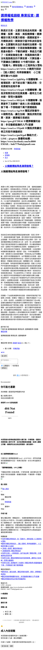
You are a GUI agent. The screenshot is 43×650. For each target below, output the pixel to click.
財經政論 (17, 149)
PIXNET (9, 620)
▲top (2, 352)
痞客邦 (15, 343)
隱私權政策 (35, 620)
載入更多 (4, 356)
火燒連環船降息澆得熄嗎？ (19, 166)
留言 (19, 343)
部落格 (7, 155)
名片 (6, 157)
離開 (11, 646)
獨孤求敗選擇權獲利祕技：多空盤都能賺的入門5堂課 (20, 576)
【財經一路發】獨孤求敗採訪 (12, 548)
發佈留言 (4, 368)
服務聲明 (21, 622)
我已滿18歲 (5, 646)
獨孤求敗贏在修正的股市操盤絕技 (14, 579)
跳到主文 (4, 25)
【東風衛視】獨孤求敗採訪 (11, 551)
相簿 (6, 153)
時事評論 (16, 348)
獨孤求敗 (4, 331)
